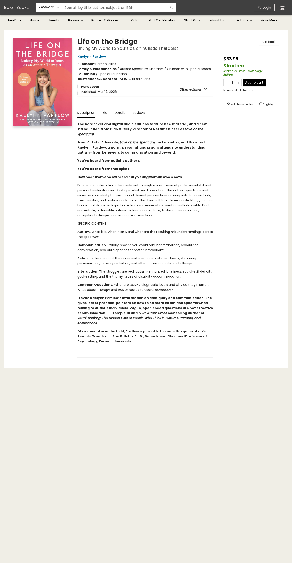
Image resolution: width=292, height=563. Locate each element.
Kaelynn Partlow (91, 56)
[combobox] (49, 7)
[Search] (171, 7)
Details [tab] (120, 112)
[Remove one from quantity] (226, 82)
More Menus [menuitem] (270, 20)
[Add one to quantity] (238, 82)
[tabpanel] (145, 240)
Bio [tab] (105, 112)
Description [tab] (86, 112)
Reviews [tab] (139, 112)
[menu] (146, 20)
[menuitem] (14, 20)
